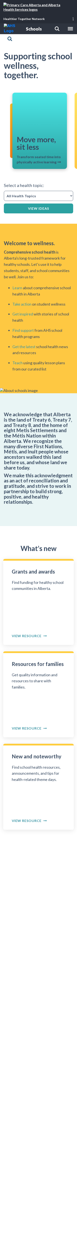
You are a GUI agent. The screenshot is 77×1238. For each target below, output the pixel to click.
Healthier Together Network (24, 19)
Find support (23, 330)
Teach (17, 362)
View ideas (38, 208)
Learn (17, 287)
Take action (21, 304)
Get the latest (24, 346)
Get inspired (22, 314)
